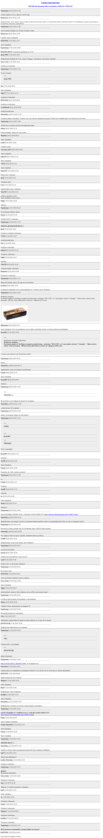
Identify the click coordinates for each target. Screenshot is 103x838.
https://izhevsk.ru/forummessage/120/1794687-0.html (61, 514)
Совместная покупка (50, 3)
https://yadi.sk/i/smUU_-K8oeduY (11, 663)
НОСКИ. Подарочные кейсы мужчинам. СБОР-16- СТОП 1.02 (50, 6)
